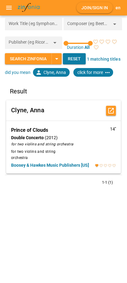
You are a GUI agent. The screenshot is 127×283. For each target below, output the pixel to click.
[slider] (78, 43)
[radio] (95, 42)
